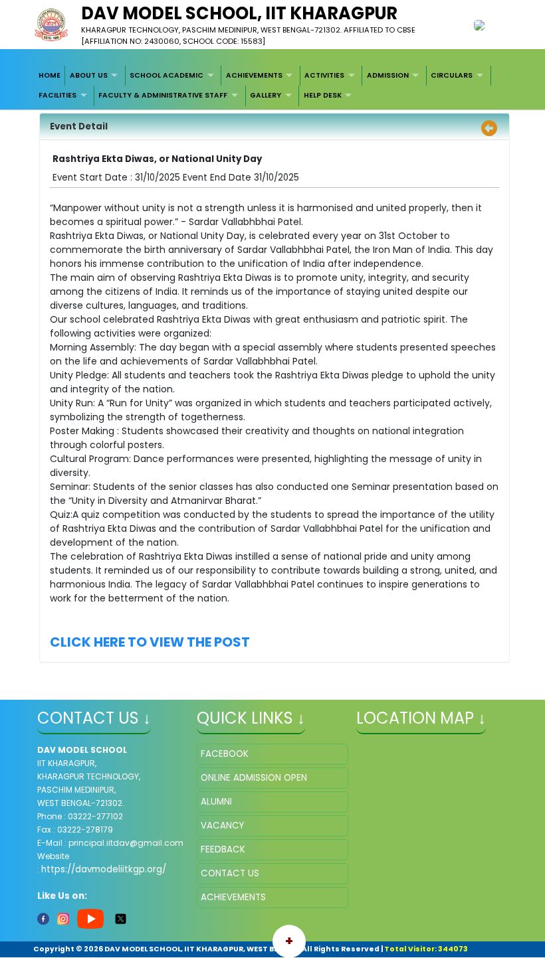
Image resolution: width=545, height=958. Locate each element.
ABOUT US (89, 75)
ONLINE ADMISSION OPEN (254, 777)
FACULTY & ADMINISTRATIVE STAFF (162, 95)
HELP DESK (323, 95)
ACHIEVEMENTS (254, 75)
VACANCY (222, 825)
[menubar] (273, 86)
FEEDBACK (223, 849)
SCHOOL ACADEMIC (166, 75)
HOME (49, 75)
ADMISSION (388, 75)
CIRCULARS (452, 75)
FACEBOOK (225, 754)
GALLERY (265, 95)
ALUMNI (216, 801)
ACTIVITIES (324, 75)
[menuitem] (50, 76)
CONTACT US (230, 873)
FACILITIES (57, 95)
